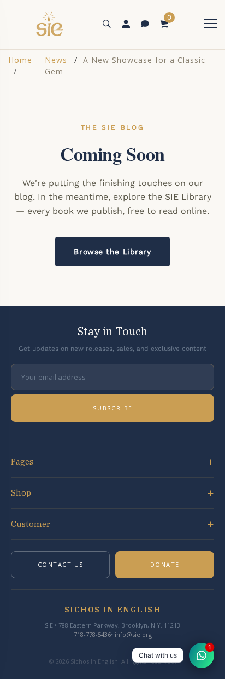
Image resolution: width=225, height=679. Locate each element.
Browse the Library (112, 251)
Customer (30, 524)
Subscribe (113, 408)
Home (20, 60)
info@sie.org (133, 634)
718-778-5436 (92, 634)
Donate (165, 564)
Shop (21, 493)
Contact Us (61, 564)
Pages (22, 461)
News (56, 60)
